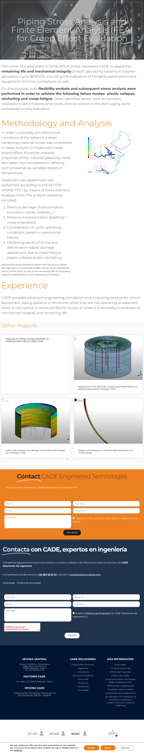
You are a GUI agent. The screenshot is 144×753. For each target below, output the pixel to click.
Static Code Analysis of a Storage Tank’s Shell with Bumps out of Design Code (35, 451)
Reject (108, 748)
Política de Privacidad (98, 613)
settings (18, 750)
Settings (125, 748)
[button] (55, 14)
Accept (91, 748)
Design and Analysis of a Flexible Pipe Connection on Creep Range (105, 451)
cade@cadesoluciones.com (85, 574)
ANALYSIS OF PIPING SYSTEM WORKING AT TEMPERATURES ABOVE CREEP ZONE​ (27, 340)
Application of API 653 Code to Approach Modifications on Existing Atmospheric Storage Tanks (108, 387)
